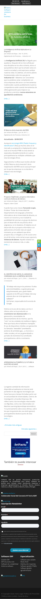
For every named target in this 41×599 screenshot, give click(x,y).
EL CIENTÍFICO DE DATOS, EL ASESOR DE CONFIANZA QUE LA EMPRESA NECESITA (18, 275)
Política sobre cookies (9, 596)
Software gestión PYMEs (28, 566)
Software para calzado (27, 560)
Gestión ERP (5, 560)
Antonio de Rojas (12, 54)
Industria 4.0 (27, 56)
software (31, 366)
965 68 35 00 (15, 1)
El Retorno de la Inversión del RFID (16, 130)
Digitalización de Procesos (12, 56)
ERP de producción (7, 562)
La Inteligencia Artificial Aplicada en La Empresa (17, 50)
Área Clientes (26, 3)
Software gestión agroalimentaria (26, 569)
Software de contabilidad (9, 564)
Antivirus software (7, 566)
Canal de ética (23, 596)
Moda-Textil (24, 562)
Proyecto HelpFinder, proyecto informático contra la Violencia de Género (19, 198)
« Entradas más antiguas (13, 425)
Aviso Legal (19, 594)
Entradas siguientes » (29, 429)
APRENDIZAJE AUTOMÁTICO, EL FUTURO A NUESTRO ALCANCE (19, 363)
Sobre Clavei (14, 203)
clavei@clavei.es (25, 1)
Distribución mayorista (28, 564)
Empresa (32, 278)
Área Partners (15, 3)
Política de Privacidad (31, 594)
